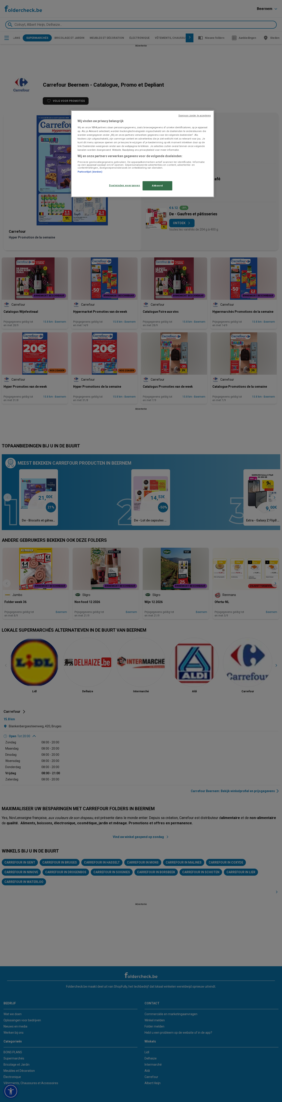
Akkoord (157, 185)
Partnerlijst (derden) (90, 171)
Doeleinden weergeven (124, 185)
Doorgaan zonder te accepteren (194, 115)
